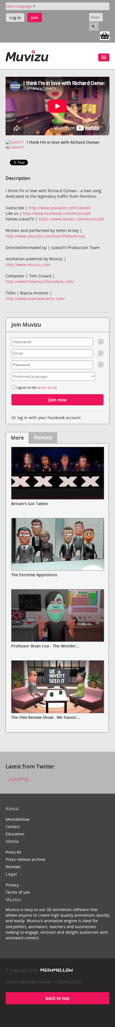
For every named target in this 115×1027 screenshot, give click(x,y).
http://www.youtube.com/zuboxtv (60, 207)
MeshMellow (17, 819)
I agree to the (36, 387)
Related (43, 437)
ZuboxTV (16, 147)
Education (15, 834)
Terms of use (18, 892)
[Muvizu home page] (27, 55)
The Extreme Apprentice (34, 574)
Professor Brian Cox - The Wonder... (45, 646)
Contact (13, 826)
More (17, 437)
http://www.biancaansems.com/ (35, 298)
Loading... (20, 779)
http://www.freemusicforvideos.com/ (40, 281)
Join (34, 17)
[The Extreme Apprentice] (57, 544)
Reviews (13, 866)
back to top (57, 998)
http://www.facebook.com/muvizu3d (56, 213)
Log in (15, 17)
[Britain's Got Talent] (57, 473)
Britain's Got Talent (29, 503)
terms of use (47, 387)
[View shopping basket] (104, 35)
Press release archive (25, 859)
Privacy (12, 884)
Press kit (13, 852)
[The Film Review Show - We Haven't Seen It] (57, 686)
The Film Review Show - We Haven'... (45, 717)
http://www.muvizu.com (28, 264)
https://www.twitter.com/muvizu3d (71, 219)
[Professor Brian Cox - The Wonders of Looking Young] (57, 615)
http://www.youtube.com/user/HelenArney (45, 236)
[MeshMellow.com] (56, 970)
